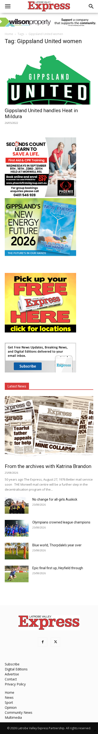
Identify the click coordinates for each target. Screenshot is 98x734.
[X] (55, 642)
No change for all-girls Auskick (54, 499)
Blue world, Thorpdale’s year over (57, 545)
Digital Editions (16, 669)
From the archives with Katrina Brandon (48, 466)
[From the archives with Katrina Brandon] (49, 428)
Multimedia (13, 717)
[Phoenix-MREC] (40, 195)
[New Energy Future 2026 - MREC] (40, 256)
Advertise (12, 674)
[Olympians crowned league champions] (17, 528)
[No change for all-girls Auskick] (17, 505)
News (9, 697)
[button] (7, 6)
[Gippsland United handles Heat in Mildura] (49, 77)
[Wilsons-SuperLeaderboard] (49, 22)
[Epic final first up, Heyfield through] (17, 574)
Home (9, 34)
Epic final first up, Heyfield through (57, 568)
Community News (18, 712)
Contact (11, 679)
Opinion (11, 707)
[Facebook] (42, 642)
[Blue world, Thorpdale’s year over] (17, 551)
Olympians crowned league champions (61, 522)
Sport (9, 702)
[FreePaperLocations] (40, 331)
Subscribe (12, 664)
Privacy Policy (15, 684)
